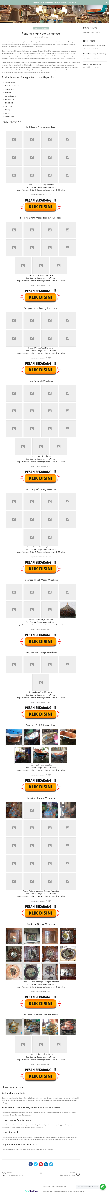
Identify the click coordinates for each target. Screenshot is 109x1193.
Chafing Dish (9, 116)
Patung (7, 110)
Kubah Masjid (9, 99)
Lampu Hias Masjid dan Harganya (94, 45)
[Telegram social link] (51, 1164)
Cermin (7, 113)
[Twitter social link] (36, 1164)
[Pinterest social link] (41, 1164)
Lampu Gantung (10, 96)
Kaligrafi (8, 92)
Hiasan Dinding (10, 82)
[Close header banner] (106, 2)
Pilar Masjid (9, 103)
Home (47, 19)
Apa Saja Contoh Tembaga (92, 64)
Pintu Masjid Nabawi (12, 86)
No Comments (95, 48)
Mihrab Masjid (9, 89)
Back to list (40, 1173)
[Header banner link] (51, 2)
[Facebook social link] (31, 1164)
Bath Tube (8, 106)
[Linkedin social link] (46, 1164)
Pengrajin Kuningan (57, 19)
